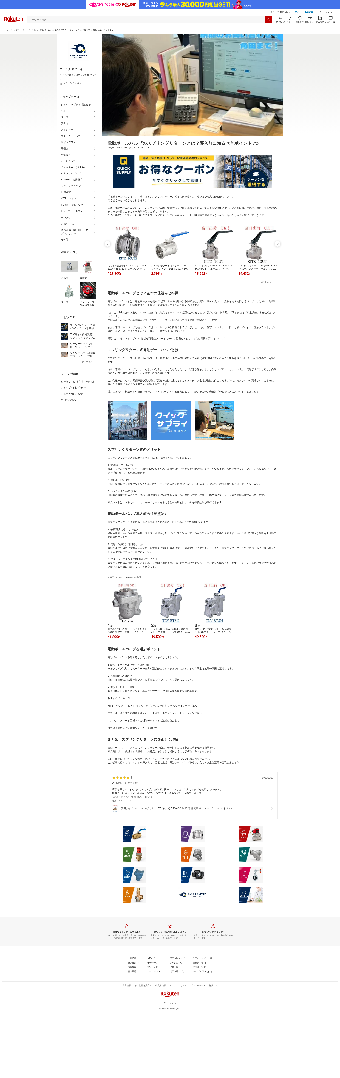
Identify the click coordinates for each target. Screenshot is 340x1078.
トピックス (30, 30)
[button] (327, 12)
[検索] (268, 19)
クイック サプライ (13, 30)
